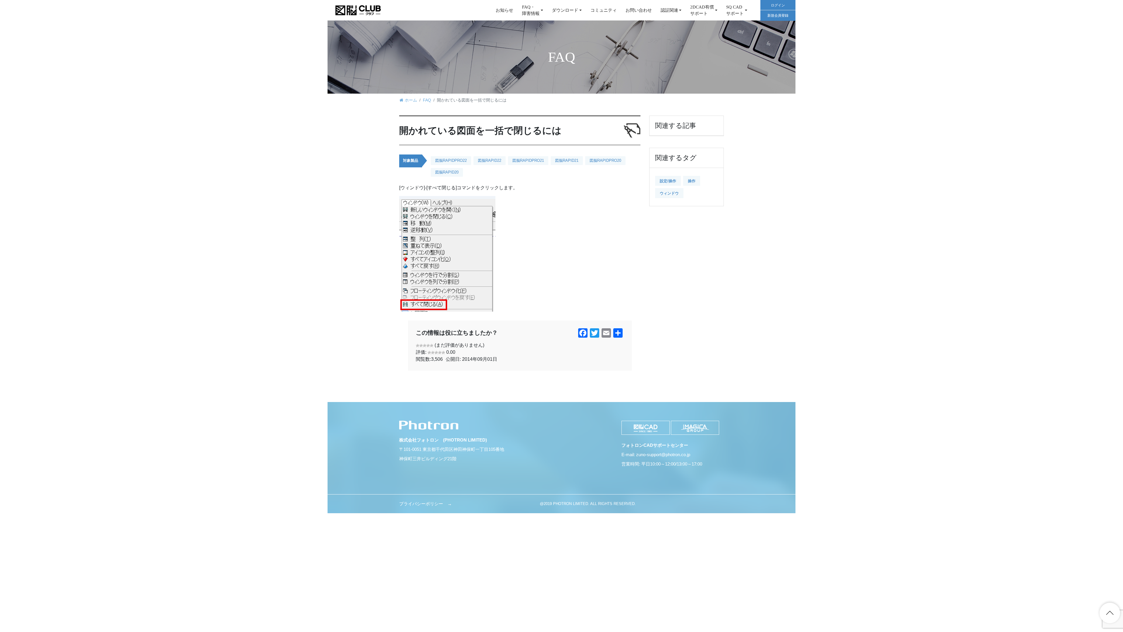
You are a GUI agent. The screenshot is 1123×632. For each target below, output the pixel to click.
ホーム (411, 100)
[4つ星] (428, 345)
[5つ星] (431, 345)
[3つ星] (424, 345)
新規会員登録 (777, 15)
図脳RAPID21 (566, 160)
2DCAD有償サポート (702, 10)
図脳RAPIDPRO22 (451, 160)
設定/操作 (668, 181)
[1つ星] (417, 345)
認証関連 (669, 10)
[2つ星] (421, 345)
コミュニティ (603, 10)
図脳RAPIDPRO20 (605, 160)
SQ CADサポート (735, 10)
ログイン (778, 5)
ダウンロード (565, 10)
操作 (691, 181)
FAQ (427, 100)
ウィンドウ (669, 193)
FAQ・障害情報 (531, 10)
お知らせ (504, 10)
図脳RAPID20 (447, 172)
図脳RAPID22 (489, 160)
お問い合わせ (639, 10)
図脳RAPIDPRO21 (528, 160)
